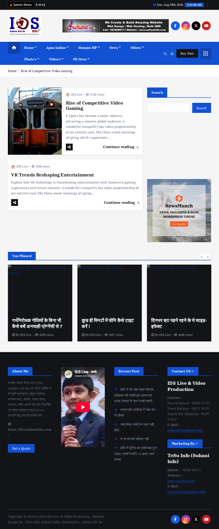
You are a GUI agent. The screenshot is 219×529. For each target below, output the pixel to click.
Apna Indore (56, 47)
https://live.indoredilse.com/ (29, 432)
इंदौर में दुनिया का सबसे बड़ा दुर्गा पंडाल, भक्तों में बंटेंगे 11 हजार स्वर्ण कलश (135, 453)
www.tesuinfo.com (181, 481)
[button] (201, 257)
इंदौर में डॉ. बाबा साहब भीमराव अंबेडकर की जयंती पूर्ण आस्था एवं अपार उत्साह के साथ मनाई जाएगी (133, 395)
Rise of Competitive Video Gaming (47, 71)
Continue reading (119, 146)
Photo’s (30, 59)
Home (29, 47)
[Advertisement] (179, 146)
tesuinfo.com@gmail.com (186, 492)
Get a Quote (21, 448)
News (114, 47)
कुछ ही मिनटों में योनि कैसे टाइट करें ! (108, 323)
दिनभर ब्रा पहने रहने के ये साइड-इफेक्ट (179, 323)
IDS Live (76, 94)
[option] (40, 303)
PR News (80, 59)
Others (135, 47)
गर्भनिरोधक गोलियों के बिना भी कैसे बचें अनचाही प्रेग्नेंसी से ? (37, 323)
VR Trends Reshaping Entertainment (52, 175)
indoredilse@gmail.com (185, 430)
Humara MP (87, 47)
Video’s (55, 59)
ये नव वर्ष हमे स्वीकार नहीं (134, 439)
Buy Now (187, 53)
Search (157, 92)
